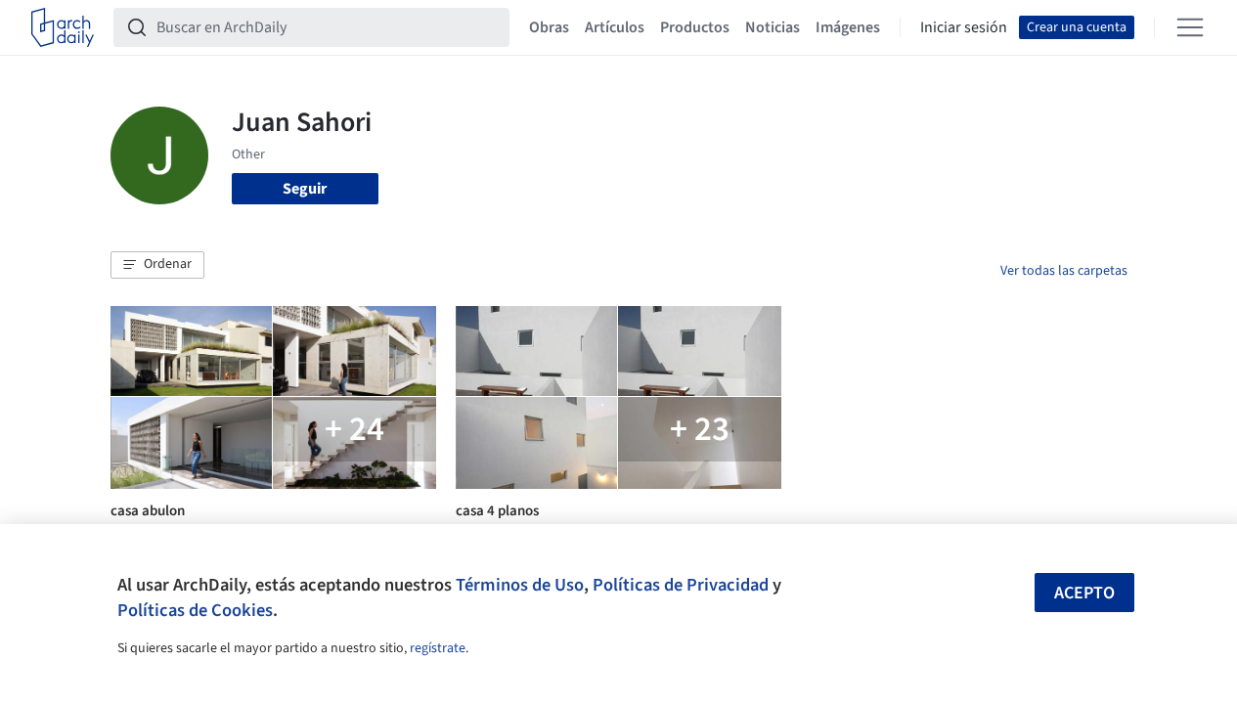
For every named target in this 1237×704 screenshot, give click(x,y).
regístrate (437, 648)
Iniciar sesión (963, 27)
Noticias (772, 27)
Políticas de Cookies (195, 610)
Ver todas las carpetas (1063, 271)
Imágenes (848, 27)
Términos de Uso (520, 584)
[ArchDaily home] (62, 27)
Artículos (614, 27)
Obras (549, 27)
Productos (694, 27)
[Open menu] (1190, 27)
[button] (157, 265)
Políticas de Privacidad (681, 584)
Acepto (1084, 593)
